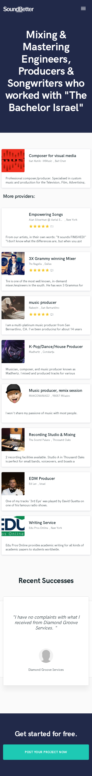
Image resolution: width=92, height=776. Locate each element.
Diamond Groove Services (46, 670)
